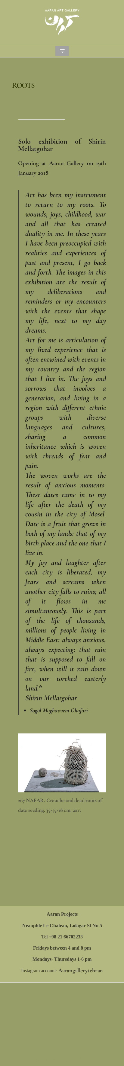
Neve (36, 1059)
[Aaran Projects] (62, 22)
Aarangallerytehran (80, 970)
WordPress (81, 1059)
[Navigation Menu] (62, 51)
